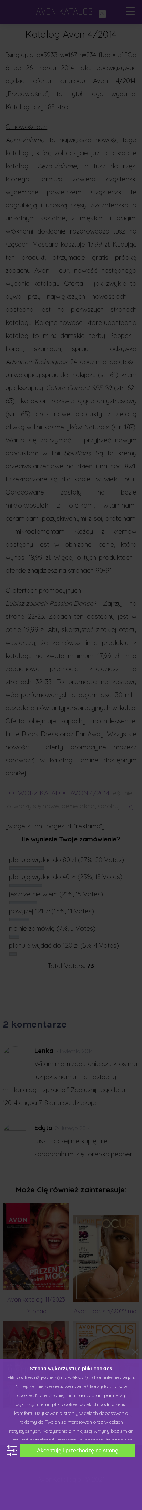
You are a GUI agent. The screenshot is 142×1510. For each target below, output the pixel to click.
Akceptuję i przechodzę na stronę (77, 1450)
